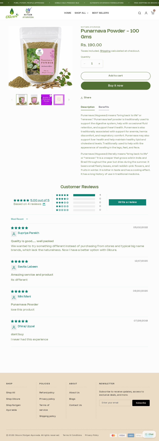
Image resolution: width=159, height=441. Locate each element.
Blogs (72, 399)
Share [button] (87, 98)
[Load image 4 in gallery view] (59, 99)
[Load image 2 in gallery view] (34, 99)
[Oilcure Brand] (12, 13)
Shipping (105, 51)
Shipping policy (47, 416)
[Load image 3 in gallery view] (46, 99)
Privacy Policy (92, 435)
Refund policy (47, 393)
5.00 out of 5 (40, 200)
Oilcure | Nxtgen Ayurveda (27, 435)
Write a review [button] (127, 202)
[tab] (88, 108)
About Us (74, 393)
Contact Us (75, 405)
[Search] (139, 13)
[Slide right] (69, 99)
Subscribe (141, 403)
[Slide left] (12, 99)
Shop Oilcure (13, 399)
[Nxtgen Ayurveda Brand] (28, 13)
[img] (19, 228)
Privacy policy (47, 399)
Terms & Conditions (72, 435)
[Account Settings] (146, 13)
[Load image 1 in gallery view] (21, 99)
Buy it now (115, 86)
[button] (62, 195)
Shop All (10, 393)
